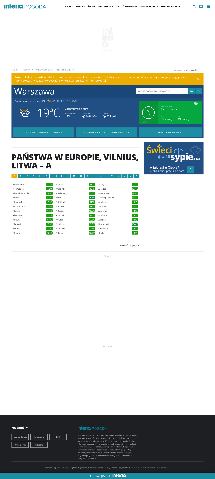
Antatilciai (60, 202)
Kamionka (103, 228)
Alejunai (16, 211)
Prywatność (112, 468)
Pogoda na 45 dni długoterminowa (106, 132)
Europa (80, 6)
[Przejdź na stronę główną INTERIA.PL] (13, 6)
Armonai (60, 215)
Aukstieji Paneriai (106, 198)
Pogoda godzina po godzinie (43, 132)
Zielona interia (170, 6)
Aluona (16, 233)
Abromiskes (18, 184)
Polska (69, 6)
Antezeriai (60, 211)
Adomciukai (18, 189)
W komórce (20, 445)
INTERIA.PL (133, 468)
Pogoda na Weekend (170, 132)
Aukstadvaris (104, 193)
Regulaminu (82, 468)
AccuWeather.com (194, 70)
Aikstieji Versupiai (21, 193)
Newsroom (39, 437)
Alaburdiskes (19, 206)
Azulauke (102, 215)
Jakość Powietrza (127, 6)
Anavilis (59, 184)
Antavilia (60, 206)
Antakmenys (62, 193)
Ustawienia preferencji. (97, 468)
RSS (58, 437)
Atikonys (60, 233)
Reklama (39, 445)
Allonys (16, 228)
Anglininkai (61, 189)
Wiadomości (105, 6)
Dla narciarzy (149, 6)
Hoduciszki (103, 224)
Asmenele (60, 228)
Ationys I (102, 184)
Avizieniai (102, 202)
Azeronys (102, 211)
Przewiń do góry (128, 245)
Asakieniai (60, 224)
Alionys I (17, 224)
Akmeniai (17, 202)
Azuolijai (102, 220)
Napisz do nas (20, 437)
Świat (91, 6)
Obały (101, 233)
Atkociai (102, 189)
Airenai (16, 198)
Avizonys (102, 206)
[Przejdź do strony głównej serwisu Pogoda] (35, 7)
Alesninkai (18, 215)
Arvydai (59, 220)
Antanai (59, 198)
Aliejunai (17, 220)
